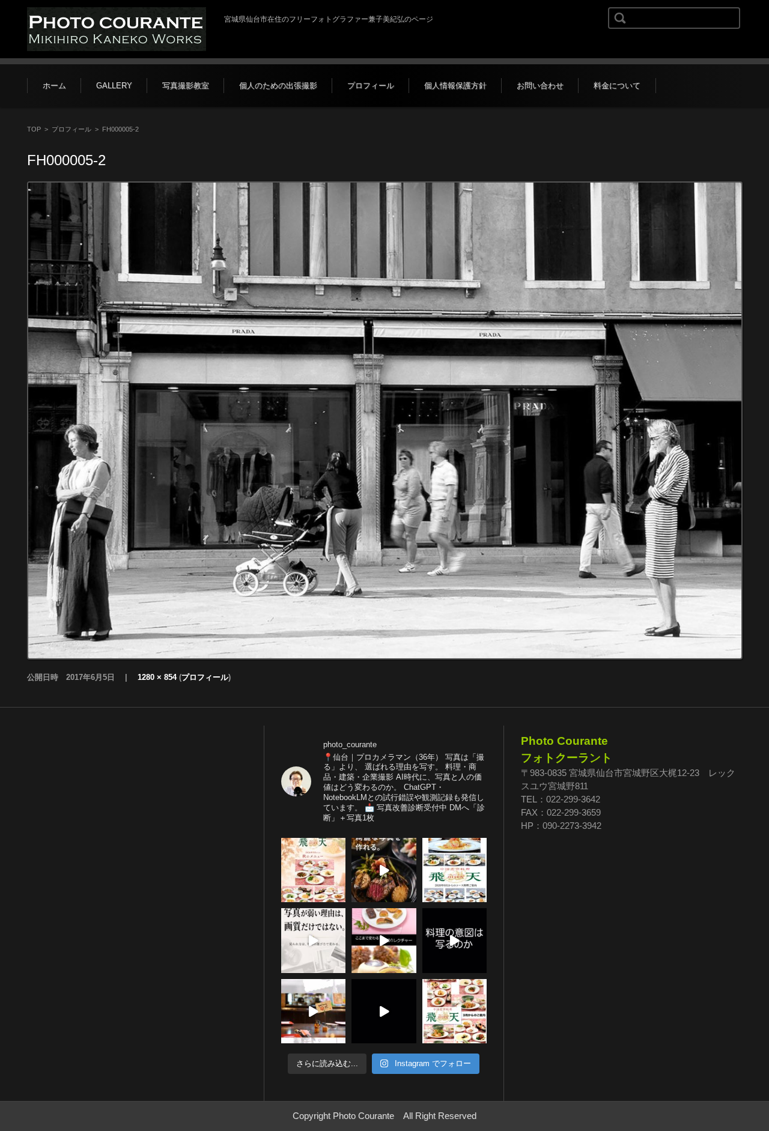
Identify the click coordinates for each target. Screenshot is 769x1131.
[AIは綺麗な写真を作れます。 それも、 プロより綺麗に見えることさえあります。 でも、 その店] (383, 870)
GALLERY (114, 85)
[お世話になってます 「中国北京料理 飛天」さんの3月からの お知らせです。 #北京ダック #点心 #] (454, 1011)
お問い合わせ (540, 85)
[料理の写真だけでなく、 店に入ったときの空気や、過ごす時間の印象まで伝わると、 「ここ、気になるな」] (313, 1011)
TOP (34, 129)
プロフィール (370, 85)
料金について (617, 85)
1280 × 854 (157, 677)
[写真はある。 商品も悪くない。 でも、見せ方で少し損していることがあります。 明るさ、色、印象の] (313, 940)
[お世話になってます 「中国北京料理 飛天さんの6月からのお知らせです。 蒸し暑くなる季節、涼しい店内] (454, 870)
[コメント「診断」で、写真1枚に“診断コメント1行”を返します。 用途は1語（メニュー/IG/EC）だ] (383, 1011)
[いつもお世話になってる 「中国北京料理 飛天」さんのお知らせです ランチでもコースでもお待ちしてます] (313, 870)
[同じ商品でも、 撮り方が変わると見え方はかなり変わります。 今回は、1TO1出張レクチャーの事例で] (383, 940)
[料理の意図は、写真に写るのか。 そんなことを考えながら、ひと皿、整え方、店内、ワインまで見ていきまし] (454, 940)
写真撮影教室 (185, 85)
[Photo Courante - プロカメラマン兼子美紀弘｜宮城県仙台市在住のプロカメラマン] (116, 29)
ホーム (54, 85)
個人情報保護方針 (455, 85)
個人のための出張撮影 (278, 85)
